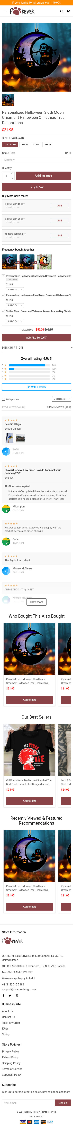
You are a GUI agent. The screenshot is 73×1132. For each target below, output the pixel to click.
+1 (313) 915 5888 (13, 984)
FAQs (5, 1028)
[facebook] (4, 995)
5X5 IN (36, 144)
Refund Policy (10, 1057)
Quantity (7, 168)
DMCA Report (37, 1116)
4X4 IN (25, 144)
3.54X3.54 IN (16, 138)
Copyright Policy (12, 1074)
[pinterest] (18, 995)
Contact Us (8, 1017)
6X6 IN (48, 144)
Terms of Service (12, 1069)
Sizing (6, 1034)
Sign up (63, 1103)
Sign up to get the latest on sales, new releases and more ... (36, 1094)
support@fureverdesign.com (19, 989)
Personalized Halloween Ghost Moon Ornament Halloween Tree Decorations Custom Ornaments (27, 681)
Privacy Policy (10, 1051)
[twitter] (11, 995)
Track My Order (11, 1022)
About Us (7, 1011)
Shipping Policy (11, 1063)
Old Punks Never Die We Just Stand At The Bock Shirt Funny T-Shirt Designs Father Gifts (29, 782)
